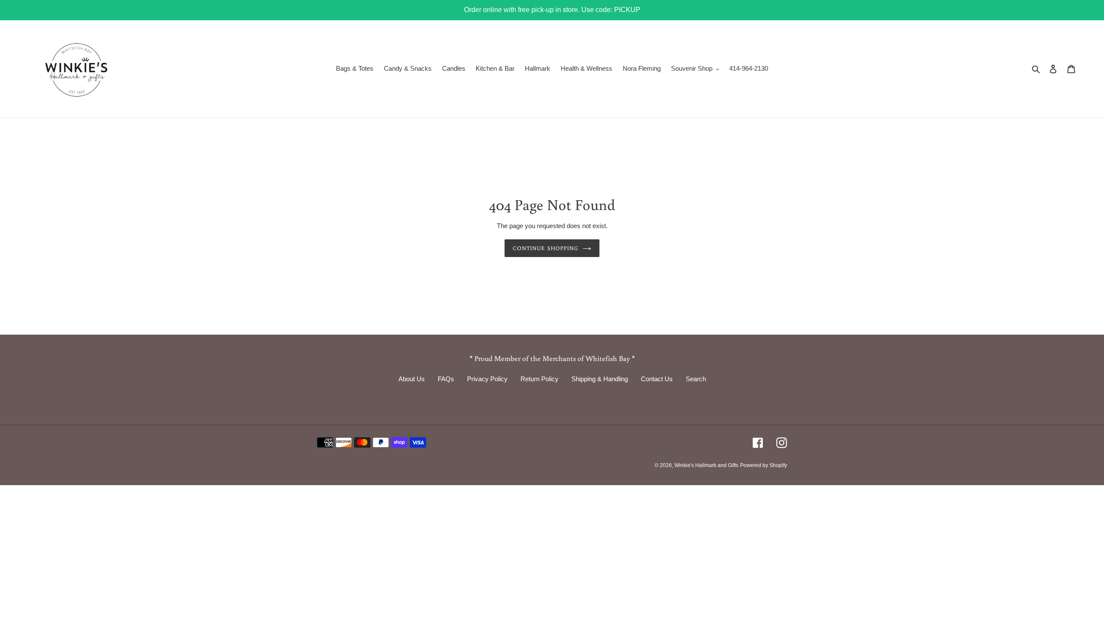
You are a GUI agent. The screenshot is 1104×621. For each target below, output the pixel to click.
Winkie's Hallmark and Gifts (706, 465)
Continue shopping (545, 248)
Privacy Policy (487, 379)
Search (696, 379)
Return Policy (539, 379)
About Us (411, 379)
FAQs (446, 379)
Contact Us (657, 379)
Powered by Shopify (763, 465)
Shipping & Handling (599, 379)
